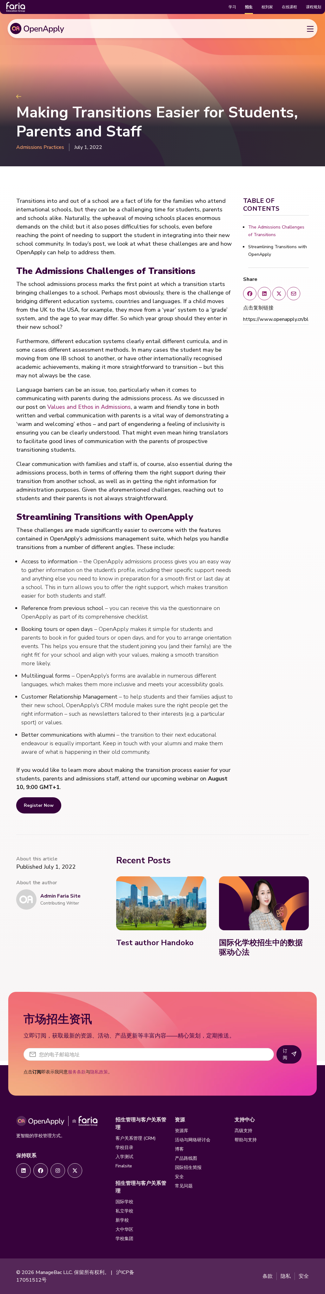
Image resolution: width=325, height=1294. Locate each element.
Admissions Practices (40, 147)
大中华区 (124, 1229)
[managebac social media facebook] (249, 293)
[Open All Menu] (310, 28)
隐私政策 (99, 1072)
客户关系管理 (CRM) (136, 1138)
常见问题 (184, 1186)
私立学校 (124, 1211)
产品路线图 (186, 1158)
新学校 (122, 1220)
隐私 (286, 1276)
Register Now (39, 805)
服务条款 (77, 1072)
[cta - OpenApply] (23, 1170)
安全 (179, 1177)
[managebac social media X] (279, 293)
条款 (267, 1276)
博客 (179, 1149)
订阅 (285, 1054)
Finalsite (124, 1166)
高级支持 (243, 1131)
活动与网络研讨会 (192, 1140)
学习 (232, 7)
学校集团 (124, 1239)
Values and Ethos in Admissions (89, 407)
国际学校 (124, 1202)
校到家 (267, 7)
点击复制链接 (258, 307)
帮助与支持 (246, 1140)
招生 (249, 7)
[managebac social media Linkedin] (264, 293)
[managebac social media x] (293, 293)
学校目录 (124, 1148)
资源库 (181, 1131)
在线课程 (289, 7)
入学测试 (124, 1157)
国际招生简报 (188, 1168)
